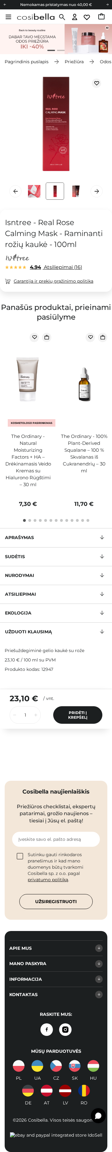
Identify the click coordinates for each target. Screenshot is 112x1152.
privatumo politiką (48, 879)
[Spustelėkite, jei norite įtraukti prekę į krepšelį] (46, 337)
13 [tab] (87, 520)
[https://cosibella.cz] (56, 1066)
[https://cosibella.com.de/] (46, 1090)
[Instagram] (65, 1029)
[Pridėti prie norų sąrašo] (96, 83)
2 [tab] (58, 51)
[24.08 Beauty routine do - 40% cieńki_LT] (56, 39)
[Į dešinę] (107, 4)
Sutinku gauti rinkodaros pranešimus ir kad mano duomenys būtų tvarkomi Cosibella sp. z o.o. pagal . (55, 867)
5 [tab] (45, 520)
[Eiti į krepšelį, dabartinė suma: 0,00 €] (101, 17)
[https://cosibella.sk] (74, 1066)
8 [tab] (61, 520)
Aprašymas (19, 537)
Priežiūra (74, 61)
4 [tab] (40, 520)
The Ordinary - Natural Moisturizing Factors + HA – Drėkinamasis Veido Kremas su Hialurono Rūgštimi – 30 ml (28, 460)
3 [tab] (35, 520)
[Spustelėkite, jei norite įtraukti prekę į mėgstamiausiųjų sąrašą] (34, 337)
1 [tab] (48, 51)
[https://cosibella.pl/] (18, 1066)
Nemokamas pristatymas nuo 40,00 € (56, 4)
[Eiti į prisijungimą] (75, 17)
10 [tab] (72, 520)
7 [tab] (56, 520)
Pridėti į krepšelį (77, 715)
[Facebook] (46, 1029)
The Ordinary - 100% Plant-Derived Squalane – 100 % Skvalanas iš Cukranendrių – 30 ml (84, 453)
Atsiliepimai (55, 267)
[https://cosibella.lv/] (65, 1090)
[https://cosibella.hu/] (93, 1066)
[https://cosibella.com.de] (28, 1090)
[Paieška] (61, 17)
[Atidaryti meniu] (8, 17)
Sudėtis (15, 556)
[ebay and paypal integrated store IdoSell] (56, 1135)
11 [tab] (77, 520)
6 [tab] (50, 520)
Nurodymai (19, 575)
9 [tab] (66, 520)
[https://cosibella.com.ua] (37, 1066)
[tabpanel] (56, 39)
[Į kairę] (4, 4)
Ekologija (18, 613)
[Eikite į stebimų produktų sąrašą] (87, 17)
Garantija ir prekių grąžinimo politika (53, 281)
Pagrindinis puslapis (27, 61)
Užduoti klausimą (28, 632)
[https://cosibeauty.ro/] (84, 1090)
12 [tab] (82, 520)
